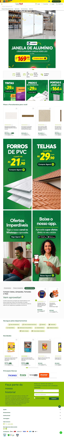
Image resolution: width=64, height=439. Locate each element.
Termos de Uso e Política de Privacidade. (40, 398)
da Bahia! (18, 75)
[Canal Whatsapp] (17, 245)
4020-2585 (10, 424)
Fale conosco (6, 421)
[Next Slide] (60, 300)
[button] (1, 4)
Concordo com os (40, 398)
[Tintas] (14, 90)
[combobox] (32, 7)
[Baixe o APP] (46, 245)
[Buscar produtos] (25, 7)
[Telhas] (46, 174)
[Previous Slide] (36, 300)
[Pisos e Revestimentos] (37, 90)
